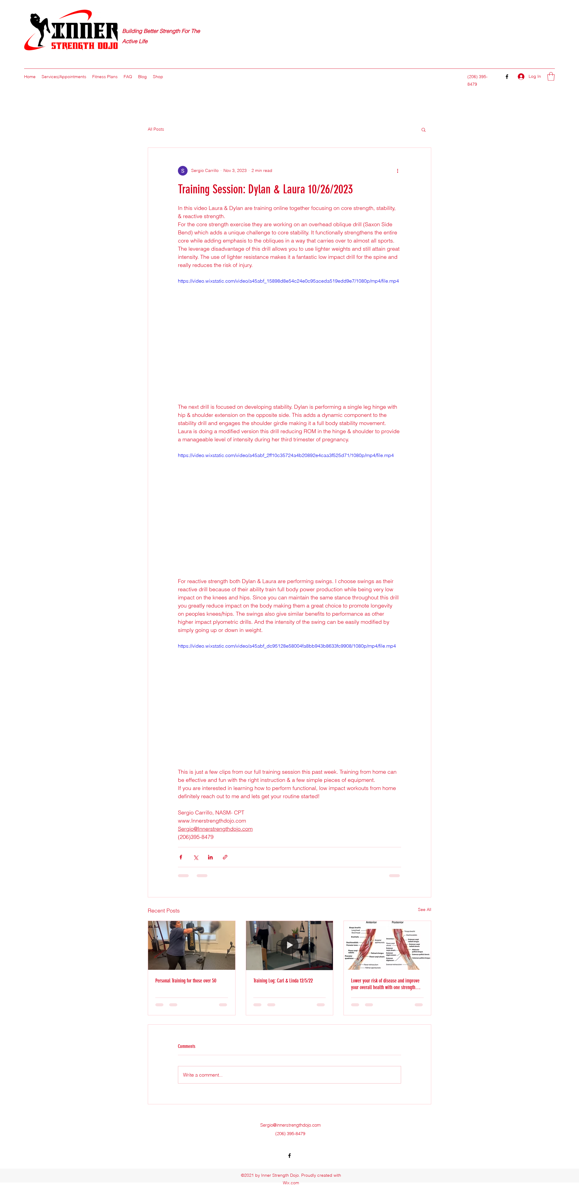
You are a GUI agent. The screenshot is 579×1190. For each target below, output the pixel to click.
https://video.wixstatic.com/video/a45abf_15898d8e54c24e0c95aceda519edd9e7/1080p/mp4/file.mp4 (288, 281)
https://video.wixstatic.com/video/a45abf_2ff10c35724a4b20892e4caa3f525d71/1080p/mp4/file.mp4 (286, 455)
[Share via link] (225, 857)
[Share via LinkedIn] (210, 857)
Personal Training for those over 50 (185, 980)
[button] (551, 76)
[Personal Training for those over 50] (191, 945)
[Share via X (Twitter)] (195, 857)
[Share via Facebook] (181, 857)
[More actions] (397, 170)
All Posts (156, 129)
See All (424, 909)
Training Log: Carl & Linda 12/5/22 (283, 980)
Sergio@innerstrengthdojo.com (290, 1125)
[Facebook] (507, 77)
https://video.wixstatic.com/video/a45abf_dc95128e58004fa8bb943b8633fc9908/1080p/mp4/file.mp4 (287, 646)
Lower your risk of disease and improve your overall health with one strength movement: (385, 984)
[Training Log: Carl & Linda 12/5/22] (289, 945)
